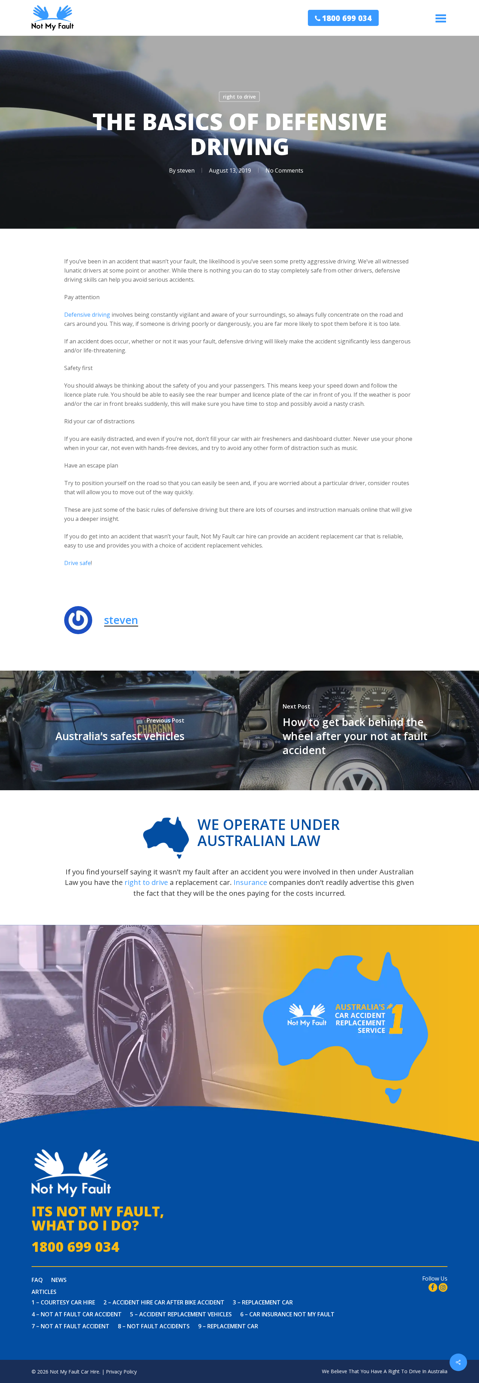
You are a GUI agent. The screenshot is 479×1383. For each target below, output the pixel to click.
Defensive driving (87, 314)
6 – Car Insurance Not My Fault (287, 1314)
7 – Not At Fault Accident (70, 1326)
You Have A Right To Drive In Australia (403, 1371)
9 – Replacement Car (228, 1326)
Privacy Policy (121, 1371)
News (59, 1280)
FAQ (37, 1280)
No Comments (284, 170)
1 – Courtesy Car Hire (63, 1302)
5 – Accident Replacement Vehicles (181, 1314)
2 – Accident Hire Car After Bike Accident (163, 1302)
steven (186, 170)
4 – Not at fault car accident (77, 1314)
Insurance (250, 882)
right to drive (239, 96)
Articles (44, 1292)
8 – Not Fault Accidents (154, 1326)
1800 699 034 (347, 18)
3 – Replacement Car (263, 1302)
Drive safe (77, 563)
